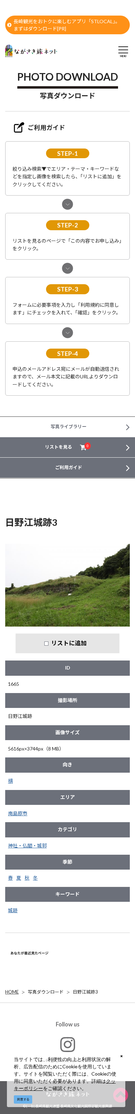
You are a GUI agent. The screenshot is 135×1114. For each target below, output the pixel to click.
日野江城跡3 (85, 992)
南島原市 (17, 813)
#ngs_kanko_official (67, 1060)
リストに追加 (69, 643)
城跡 (13, 910)
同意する (23, 1099)
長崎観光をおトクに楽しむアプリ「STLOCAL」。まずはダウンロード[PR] (67, 25)
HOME (12, 992)
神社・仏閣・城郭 (27, 845)
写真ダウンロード (46, 992)
